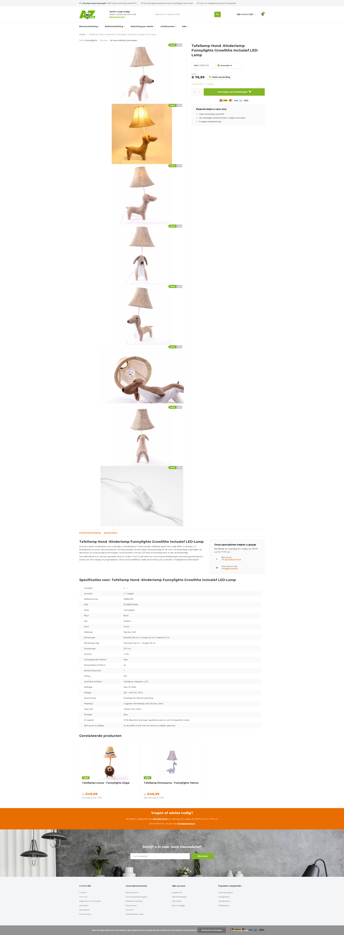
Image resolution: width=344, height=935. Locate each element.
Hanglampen (224, 897)
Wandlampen (224, 901)
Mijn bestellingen (179, 897)
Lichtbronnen (167, 26)
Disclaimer (83, 905)
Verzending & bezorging (136, 897)
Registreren (177, 892)
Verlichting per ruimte (141, 26)
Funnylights (91, 40)
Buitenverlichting (114, 26)
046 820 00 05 (160, 819)
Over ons (83, 897)
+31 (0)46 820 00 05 (231, 560)
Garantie (129, 910)
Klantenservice (132, 892)
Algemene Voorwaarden (90, 901)
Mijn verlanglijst (178, 905)
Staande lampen (225, 892)
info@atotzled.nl (229, 569)
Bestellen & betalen (134, 901)
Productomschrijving (90, 533)
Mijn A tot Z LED (245, 14)
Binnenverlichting (88, 26)
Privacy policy (85, 914)
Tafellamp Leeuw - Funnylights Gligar (106, 782)
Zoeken (217, 14)
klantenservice (117, 17)
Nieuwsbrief (84, 910)
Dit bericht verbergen (212, 930)
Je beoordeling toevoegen (123, 40)
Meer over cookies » (240, 930)
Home (82, 34)
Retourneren (131, 905)
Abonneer (203, 856)
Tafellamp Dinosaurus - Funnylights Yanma (171, 782)
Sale (184, 26)
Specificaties (110, 533)
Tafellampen (223, 905)
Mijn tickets (177, 901)
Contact (82, 892)
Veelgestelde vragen (135, 914)
